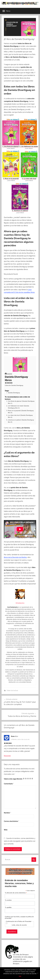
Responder (7, 755)
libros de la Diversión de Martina (15, 557)
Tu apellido (8, 907)
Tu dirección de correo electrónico (16, 893)
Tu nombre (8, 900)
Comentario (9, 784)
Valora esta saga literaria (13, 779)
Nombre (7, 813)
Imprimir (9, 373)
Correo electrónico (11, 821)
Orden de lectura (12, 690)
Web (5, 830)
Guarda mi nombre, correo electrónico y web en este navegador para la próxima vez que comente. (19, 841)
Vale (20, 976)
